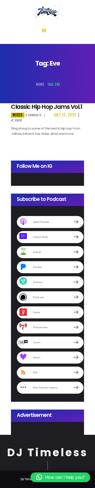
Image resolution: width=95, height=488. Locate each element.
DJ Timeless (47, 452)
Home (40, 84)
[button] (60, 477)
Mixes (18, 115)
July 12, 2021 (64, 114)
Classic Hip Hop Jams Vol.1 (46, 107)
